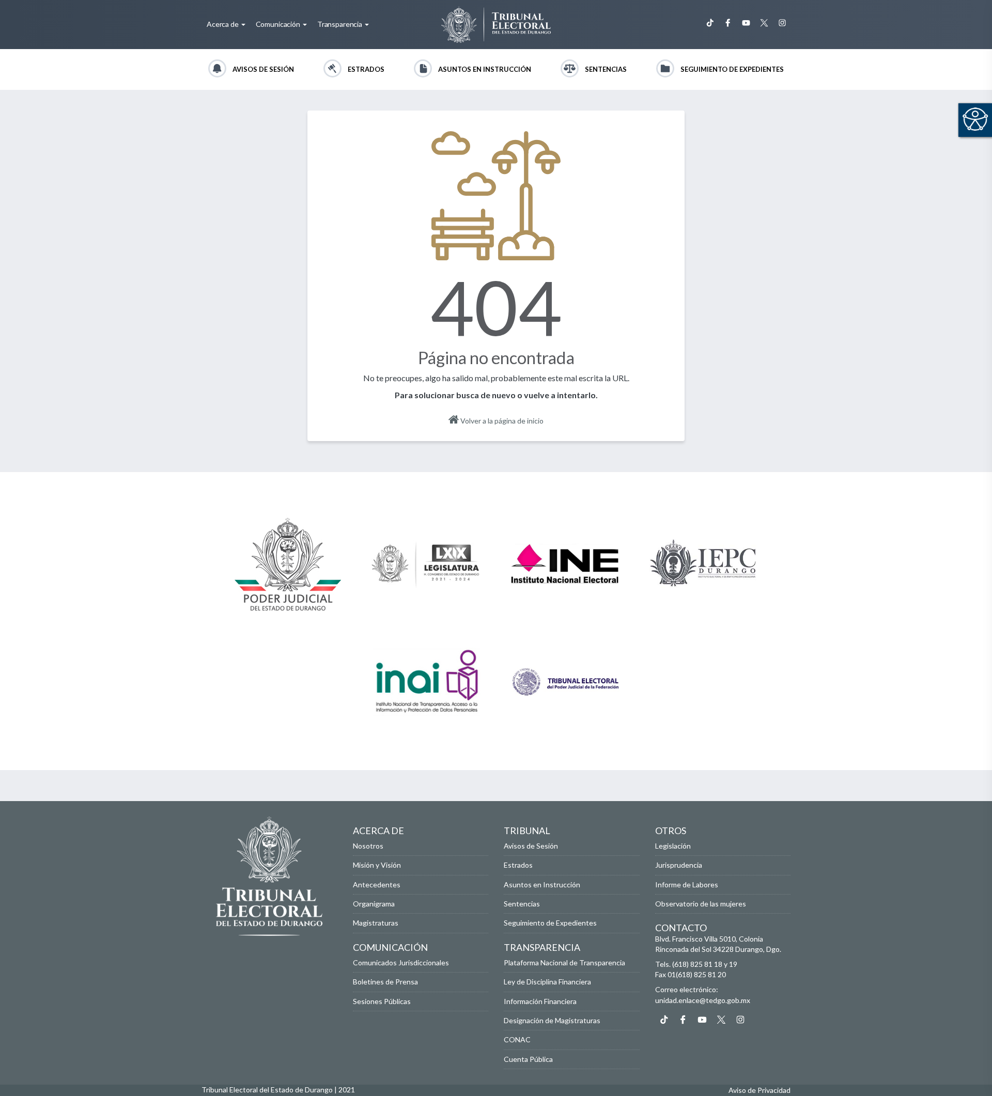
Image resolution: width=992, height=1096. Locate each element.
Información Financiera (540, 1001)
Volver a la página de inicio (501, 420)
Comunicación (279, 24)
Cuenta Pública (528, 1059)
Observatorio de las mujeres (700, 903)
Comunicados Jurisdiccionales (401, 962)
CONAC (517, 1039)
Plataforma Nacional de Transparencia (564, 962)
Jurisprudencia (678, 864)
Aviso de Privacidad (760, 1090)
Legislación (673, 845)
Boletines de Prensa (385, 981)
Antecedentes (376, 884)
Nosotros (368, 845)
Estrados (366, 69)
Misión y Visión (377, 864)
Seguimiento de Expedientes (732, 69)
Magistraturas (375, 922)
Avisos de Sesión (263, 69)
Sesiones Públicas (382, 1001)
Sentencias (606, 69)
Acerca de (223, 24)
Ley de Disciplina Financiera (547, 981)
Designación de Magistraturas (552, 1020)
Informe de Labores (686, 884)
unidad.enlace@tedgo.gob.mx (702, 1000)
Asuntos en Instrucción (484, 69)
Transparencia (340, 24)
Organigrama (374, 903)
